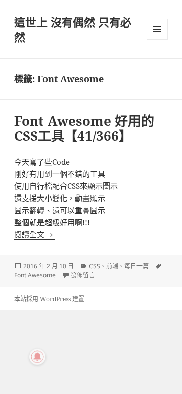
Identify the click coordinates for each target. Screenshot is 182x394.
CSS (94, 266)
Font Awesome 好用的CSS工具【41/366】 (84, 128)
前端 (112, 266)
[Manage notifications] (37, 357)
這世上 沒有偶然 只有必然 (72, 29)
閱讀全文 (34, 234)
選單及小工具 (157, 29)
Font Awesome (35, 275)
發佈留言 (83, 275)
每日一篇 (136, 266)
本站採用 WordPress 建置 (49, 298)
